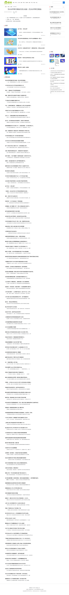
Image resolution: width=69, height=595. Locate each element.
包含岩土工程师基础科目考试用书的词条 (13, 568)
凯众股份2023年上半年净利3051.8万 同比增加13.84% (16, 427)
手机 (32, 2)
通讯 (24, 2)
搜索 (64, 2)
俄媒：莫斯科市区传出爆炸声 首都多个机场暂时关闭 (15, 95)
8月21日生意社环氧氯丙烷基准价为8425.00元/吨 (15, 563)
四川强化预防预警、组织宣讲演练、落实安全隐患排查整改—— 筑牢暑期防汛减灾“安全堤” (22, 478)
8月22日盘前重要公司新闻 (10, 327)
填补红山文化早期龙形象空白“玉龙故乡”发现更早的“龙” (15, 548)
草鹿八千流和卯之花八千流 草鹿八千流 (13, 508)
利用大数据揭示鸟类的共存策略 (11, 493)
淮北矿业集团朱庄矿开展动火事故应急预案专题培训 (15, 457)
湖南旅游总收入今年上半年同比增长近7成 (13, 488)
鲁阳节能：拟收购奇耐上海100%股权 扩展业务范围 (15, 397)
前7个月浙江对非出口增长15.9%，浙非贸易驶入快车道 (16, 145)
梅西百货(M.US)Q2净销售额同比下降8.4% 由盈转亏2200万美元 (17, 165)
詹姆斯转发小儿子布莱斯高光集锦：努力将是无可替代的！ (16, 578)
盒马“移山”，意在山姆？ (23, 28)
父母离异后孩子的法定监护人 (11, 231)
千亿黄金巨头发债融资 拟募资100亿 (12, 100)
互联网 (26, 2)
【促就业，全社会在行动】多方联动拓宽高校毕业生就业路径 (16, 191)
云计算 (19, 2)
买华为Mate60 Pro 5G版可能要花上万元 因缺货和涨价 (16, 533)
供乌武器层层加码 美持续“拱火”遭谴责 (13, 352)
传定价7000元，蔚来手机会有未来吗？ (13, 311)
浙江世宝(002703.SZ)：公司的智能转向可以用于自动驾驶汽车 (17, 513)
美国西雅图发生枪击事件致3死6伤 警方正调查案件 (15, 483)
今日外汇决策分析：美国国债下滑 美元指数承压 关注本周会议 (16, 417)
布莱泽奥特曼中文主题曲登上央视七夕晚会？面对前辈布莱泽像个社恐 (18, 543)
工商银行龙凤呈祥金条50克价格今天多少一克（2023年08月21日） (18, 538)
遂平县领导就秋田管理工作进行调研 (12, 211)
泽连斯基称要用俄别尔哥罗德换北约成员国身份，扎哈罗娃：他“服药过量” (19, 412)
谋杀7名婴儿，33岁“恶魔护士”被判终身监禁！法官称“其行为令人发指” (18, 155)
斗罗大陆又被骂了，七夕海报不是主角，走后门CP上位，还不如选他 (18, 291)
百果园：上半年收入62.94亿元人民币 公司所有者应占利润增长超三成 (18, 382)
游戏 (29, 2)
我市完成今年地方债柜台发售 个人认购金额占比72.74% (16, 347)
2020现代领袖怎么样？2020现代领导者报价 (14, 135)
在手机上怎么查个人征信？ (10, 518)
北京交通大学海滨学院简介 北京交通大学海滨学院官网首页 (16, 181)
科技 (16, 2)
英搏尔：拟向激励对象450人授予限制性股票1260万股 (15, 160)
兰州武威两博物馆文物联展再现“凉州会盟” (13, 321)
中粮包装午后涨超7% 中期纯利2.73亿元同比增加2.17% (16, 246)
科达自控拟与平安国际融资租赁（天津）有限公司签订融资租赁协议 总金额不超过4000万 (22, 402)
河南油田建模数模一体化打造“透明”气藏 (13, 342)
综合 (36, 2)
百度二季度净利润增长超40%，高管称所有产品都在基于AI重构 (17, 150)
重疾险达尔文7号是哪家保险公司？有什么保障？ (15, 523)
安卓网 (27, 589)
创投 (13, 2)
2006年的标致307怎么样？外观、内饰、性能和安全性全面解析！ (17, 221)
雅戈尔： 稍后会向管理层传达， (11, 301)
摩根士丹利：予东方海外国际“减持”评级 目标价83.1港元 (16, 473)
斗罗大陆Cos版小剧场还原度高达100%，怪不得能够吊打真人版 (17, 296)
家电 (34, 2)
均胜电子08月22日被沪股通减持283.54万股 (14, 110)
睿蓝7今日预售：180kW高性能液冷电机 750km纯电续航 (17, 251)
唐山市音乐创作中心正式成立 (11, 306)
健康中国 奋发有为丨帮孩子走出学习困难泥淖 (14, 357)
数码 (21, 2)
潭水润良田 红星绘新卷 (9, 170)
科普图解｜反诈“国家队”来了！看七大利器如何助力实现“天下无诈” (17, 206)
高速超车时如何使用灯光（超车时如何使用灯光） (15, 387)
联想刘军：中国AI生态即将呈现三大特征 (26, 57)
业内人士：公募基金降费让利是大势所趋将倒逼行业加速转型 (16, 115)
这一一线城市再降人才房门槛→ (11, 362)
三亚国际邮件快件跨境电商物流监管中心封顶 (14, 316)
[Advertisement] (57, 43)
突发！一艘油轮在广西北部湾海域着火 (13, 90)
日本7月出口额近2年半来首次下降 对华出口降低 (15, 528)
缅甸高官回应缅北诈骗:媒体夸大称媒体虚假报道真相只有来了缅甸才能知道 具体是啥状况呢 (22, 256)
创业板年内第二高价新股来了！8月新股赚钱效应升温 (16, 558)
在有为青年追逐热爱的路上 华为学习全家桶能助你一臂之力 (30, 38)
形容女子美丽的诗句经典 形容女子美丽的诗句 (14, 372)
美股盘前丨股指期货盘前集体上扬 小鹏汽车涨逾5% (14, 407)
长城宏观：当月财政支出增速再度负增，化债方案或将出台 (16, 266)
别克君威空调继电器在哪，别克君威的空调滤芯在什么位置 (16, 276)
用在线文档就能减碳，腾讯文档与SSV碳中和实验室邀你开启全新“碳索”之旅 (19, 271)
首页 (6, 6)
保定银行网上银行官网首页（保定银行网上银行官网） (16, 216)
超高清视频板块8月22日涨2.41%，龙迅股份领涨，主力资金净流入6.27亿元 (19, 125)
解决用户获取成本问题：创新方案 (12, 442)
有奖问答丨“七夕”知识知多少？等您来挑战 (13, 201)
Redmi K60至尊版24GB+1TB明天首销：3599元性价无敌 (16, 573)
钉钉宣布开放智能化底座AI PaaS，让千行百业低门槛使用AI (16, 176)
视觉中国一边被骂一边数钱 (23, 67)
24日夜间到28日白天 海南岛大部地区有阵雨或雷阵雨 (16, 432)
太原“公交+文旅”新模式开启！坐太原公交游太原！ (15, 503)
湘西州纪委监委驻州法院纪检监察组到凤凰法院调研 (15, 437)
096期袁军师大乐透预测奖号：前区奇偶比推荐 (14, 553)
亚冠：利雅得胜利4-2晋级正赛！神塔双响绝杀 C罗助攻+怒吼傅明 (17, 130)
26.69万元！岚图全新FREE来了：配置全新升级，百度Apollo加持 (31, 48)
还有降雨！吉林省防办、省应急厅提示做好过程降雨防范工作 (16, 452)
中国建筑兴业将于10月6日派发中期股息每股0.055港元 (16, 261)
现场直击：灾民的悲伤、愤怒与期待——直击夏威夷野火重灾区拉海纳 (18, 286)
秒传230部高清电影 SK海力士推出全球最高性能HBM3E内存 (16, 462)
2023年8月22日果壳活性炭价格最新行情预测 (14, 140)
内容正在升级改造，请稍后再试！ (12, 467)
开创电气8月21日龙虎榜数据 (11, 447)
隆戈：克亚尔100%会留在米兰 (11, 196)
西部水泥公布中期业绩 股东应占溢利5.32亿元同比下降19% (17, 332)
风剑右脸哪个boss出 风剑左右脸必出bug (13, 367)
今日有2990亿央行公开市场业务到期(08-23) (14, 85)
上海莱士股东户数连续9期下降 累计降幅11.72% (14, 422)
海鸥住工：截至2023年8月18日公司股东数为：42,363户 (17, 498)
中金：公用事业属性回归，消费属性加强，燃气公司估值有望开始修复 (18, 105)
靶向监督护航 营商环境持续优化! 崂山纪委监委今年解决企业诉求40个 (18, 392)
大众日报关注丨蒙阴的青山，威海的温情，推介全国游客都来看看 (17, 281)
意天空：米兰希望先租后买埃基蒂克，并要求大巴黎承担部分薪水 (17, 120)
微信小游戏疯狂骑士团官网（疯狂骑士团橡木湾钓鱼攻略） (16, 377)
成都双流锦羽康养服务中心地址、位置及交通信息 (15, 236)
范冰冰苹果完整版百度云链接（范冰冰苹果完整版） (15, 80)
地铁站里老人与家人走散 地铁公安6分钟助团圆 (14, 226)
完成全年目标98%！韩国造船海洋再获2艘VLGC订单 (15, 337)
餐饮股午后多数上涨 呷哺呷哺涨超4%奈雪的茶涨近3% (16, 241)
